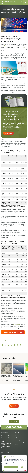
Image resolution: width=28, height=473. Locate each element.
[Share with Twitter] (5, 345)
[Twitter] (7, 427)
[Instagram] (15, 427)
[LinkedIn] (18, 427)
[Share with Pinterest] (14, 345)
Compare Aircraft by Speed (5, 447)
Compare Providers (5, 435)
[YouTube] (13, 427)
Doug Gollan (5, 14)
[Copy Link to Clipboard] (17, 345)
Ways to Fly (17, 432)
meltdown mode (7, 45)
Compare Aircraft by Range (5, 440)
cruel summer (16, 324)
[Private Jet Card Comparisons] (10, 2)
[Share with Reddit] (11, 345)
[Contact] (20, 427)
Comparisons (4, 432)
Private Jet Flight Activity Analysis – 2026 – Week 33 (18, 376)
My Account (21, 2)
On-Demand (17, 437)
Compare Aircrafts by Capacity (6, 444)
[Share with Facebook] (2, 345)
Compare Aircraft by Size (7, 437)
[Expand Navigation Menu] (25, 2)
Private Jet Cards (18, 435)
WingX (7, 205)
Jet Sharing (17, 440)
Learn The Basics (5, 452)
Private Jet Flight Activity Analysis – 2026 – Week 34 (6, 376)
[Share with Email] (20, 345)
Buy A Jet (17, 444)
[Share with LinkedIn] (8, 345)
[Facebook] (10, 427)
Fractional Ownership (19, 442)
